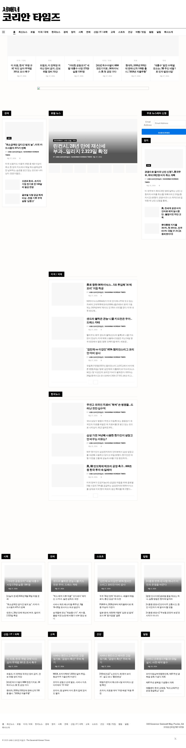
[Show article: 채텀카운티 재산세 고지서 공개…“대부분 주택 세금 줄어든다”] (119, 169)
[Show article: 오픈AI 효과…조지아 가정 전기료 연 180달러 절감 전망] (93, 169)
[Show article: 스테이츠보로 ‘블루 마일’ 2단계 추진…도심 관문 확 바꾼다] (131, 169)
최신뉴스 (23, 32)
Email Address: (148, 123)
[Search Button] (183, 32)
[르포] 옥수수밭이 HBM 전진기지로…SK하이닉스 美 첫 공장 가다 (107, 68)
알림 (159, 32)
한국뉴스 (56, 32)
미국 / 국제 (43, 32)
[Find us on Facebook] (171, 739)
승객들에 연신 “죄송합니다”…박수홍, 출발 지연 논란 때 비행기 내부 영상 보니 (70, 615)
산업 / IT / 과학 (101, 32)
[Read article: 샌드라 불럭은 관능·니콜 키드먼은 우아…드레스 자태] (68, 328)
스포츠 (121, 32)
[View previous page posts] (90, 382)
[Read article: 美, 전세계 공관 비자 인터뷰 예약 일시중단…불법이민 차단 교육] (152, 212)
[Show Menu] (3, 32)
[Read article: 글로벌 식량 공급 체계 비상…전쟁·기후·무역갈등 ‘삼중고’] (12, 199)
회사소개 (168, 32)
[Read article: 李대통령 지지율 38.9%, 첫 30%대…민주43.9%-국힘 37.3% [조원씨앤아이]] (152, 228)
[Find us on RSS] (183, 739)
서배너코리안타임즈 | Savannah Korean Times (74, 157)
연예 (88, 32)
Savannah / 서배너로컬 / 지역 (65, 140)
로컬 (33, 32)
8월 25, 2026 (92, 446)
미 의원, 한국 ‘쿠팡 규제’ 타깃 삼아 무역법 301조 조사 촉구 (21, 68)
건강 (130, 32)
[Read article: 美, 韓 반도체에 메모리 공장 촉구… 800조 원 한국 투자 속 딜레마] (68, 475)
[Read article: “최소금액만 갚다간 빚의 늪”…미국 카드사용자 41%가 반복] (24, 131)
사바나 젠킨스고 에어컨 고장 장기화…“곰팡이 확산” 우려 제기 (68, 659)
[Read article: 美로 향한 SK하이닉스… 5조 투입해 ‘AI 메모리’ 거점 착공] (68, 294)
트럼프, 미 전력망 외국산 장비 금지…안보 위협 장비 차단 (50, 68)
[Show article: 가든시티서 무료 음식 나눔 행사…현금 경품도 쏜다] (67, 169)
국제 (50, 61)
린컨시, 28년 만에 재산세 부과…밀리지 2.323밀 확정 (80, 148)
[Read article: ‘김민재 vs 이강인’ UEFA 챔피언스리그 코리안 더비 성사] (68, 359)
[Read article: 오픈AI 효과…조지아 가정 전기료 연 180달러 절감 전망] (12, 185)
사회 (81, 32)
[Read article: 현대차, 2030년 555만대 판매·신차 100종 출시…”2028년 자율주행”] (136, 46)
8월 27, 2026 (92, 296)
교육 (113, 32)
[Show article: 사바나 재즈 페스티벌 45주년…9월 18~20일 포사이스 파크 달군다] (80, 169)
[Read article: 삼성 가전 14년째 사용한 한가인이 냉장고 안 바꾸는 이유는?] (68, 444)
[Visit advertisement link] (93, 223)
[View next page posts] (95, 382)
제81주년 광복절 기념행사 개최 (160, 682)
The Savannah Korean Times (38, 740)
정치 (73, 32)
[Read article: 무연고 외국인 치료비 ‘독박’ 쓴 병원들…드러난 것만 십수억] (68, 414)
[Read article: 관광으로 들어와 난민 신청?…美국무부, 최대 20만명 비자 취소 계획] (164, 158)
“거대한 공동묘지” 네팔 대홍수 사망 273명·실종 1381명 (79, 68)
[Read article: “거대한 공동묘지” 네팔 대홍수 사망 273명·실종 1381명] (78, 46)
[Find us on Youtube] (179, 739)
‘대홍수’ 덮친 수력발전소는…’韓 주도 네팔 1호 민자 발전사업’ (164, 68)
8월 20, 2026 (152, 666)
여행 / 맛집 (141, 32)
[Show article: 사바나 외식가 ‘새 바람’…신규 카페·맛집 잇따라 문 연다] (106, 169)
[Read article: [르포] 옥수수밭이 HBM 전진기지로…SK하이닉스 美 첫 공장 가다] (107, 46)
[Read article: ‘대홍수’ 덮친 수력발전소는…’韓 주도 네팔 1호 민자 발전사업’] (164, 46)
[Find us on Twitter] (175, 739)
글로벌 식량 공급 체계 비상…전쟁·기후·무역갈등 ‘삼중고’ (32, 198)
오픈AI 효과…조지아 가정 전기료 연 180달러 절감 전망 (32, 184)
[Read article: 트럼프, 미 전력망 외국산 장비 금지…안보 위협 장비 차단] (50, 46)
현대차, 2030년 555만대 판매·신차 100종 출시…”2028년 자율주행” (136, 68)
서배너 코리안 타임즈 (17, 740)
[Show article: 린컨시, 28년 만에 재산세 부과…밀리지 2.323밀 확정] (54, 169)
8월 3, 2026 (151, 589)
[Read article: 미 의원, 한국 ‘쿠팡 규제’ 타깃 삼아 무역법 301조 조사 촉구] (21, 46)
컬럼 (151, 32)
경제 (66, 32)
